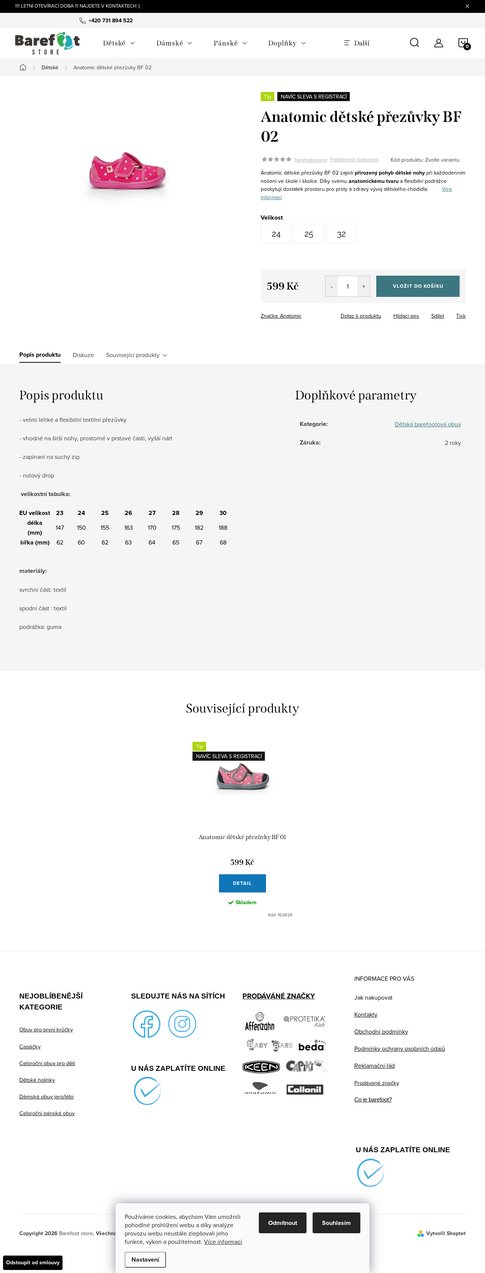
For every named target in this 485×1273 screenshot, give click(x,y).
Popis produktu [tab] (40, 355)
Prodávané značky (376, 1083)
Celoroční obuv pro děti (47, 1063)
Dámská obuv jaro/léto (46, 1096)
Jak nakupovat (373, 997)
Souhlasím (336, 1222)
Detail (242, 883)
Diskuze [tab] (83, 355)
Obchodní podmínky (381, 1031)
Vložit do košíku (418, 286)
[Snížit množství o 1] (331, 286)
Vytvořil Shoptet (446, 1233)
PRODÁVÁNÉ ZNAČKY (278, 996)
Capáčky (30, 1046)
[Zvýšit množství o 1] (363, 286)
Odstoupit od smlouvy (32, 1262)
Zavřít (302, 313)
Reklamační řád (374, 1065)
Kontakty (365, 1014)
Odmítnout (282, 1222)
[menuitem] (119, 43)
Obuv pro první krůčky (46, 1029)
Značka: (281, 316)
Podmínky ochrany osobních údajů (399, 1048)
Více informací (223, 1241)
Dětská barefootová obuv (428, 424)
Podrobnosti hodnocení (354, 160)
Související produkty (133, 355)
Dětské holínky (37, 1080)
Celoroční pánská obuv (47, 1113)
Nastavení (145, 1259)
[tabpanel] (242, 830)
